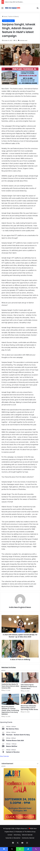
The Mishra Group (29, 831)
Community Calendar (28, 838)
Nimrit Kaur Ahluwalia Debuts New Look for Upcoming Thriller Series (29, 707)
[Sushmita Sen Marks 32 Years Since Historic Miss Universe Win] (10, 677)
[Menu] (2, 8)
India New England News (20, 607)
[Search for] (38, 8)
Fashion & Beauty (13, 16)
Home (5, 16)
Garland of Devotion (13, 752)
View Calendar (4, 756)
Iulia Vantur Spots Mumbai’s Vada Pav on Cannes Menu (29, 686)
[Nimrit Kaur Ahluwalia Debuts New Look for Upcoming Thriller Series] (29, 699)
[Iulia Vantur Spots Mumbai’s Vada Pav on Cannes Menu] (29, 677)
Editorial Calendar (27, 835)
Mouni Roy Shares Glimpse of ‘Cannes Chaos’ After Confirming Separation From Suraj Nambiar (10, 710)
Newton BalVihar (11, 746)
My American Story (12, 729)
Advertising (17, 835)
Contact (10, 835)
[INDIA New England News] (12, 8)
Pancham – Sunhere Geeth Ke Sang (18, 735)
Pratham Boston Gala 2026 (15, 740)
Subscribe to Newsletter (13, 838)
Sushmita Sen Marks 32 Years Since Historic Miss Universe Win (10, 686)
